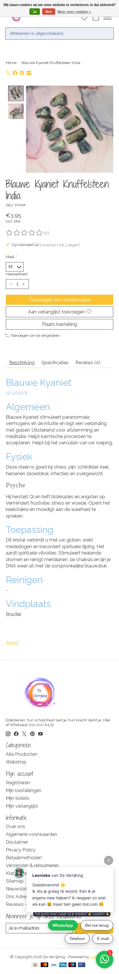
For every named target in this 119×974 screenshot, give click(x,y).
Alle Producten (21, 754)
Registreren (18, 782)
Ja (35, 12)
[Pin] (81, 965)
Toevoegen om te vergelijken (35, 335)
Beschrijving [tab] (22, 362)
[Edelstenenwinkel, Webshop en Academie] (16, 17)
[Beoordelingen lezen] (24, 233)
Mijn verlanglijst (22, 806)
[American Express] (63, 965)
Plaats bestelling (59, 324)
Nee (48, 12)
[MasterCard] (44, 965)
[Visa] (53, 965)
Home (11, 62)
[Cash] (35, 965)
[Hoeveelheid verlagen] (11, 284)
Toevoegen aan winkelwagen (60, 299)
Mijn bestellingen (23, 790)
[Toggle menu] (107, 17)
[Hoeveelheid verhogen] (23, 284)
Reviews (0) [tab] (87, 362)
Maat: (11, 256)
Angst (12, 642)
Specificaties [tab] (55, 362)
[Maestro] (72, 965)
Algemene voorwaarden (31, 834)
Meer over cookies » (74, 12)
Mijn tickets (17, 798)
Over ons (15, 826)
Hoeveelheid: (17, 274)
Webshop (16, 762)
